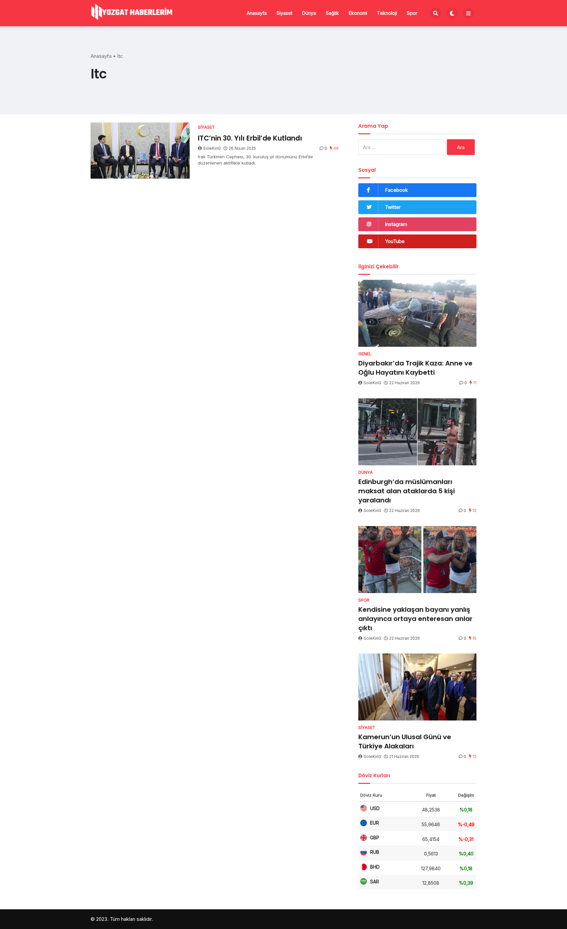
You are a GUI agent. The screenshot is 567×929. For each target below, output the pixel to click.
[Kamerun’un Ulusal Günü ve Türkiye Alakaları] (417, 686)
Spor (412, 13)
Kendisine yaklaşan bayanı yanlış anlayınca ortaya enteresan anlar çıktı (415, 618)
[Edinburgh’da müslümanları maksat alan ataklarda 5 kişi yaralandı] (417, 431)
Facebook (396, 190)
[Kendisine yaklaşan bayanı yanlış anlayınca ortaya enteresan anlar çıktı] (417, 559)
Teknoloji (387, 13)
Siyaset (284, 13)
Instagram (396, 224)
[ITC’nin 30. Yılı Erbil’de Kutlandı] (140, 150)
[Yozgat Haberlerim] (132, 12)
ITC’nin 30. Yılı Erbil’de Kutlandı (250, 138)
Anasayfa (257, 13)
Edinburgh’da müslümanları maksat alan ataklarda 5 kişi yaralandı (406, 491)
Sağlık (332, 13)
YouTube (395, 241)
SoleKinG (212, 148)
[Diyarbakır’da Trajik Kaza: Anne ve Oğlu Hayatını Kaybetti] (417, 313)
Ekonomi (358, 13)
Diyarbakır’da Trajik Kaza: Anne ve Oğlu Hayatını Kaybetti (415, 368)
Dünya (309, 13)
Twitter (393, 207)
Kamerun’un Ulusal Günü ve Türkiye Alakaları (404, 741)
